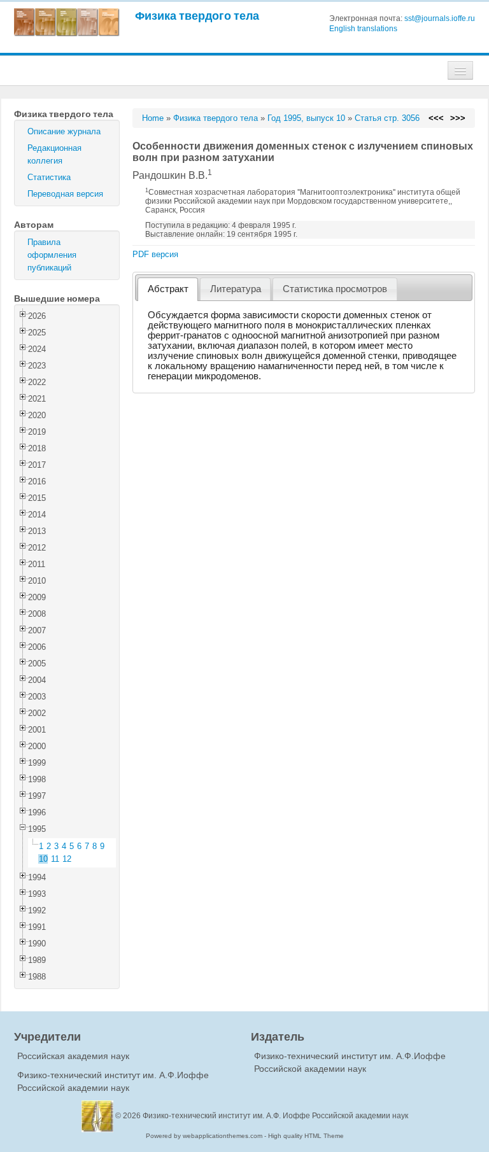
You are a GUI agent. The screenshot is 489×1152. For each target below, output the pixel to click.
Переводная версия (65, 194)
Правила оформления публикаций (51, 254)
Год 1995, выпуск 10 (306, 118)
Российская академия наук (73, 1056)
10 (43, 859)
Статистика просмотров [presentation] (335, 289)
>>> (457, 118)
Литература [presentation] (235, 289)
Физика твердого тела (197, 15)
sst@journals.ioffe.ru (439, 18)
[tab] (168, 289)
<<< (436, 118)
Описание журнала (64, 131)
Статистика (49, 177)
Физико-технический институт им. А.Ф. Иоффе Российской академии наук (275, 1115)
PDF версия (155, 254)
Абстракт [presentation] (168, 289)
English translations (363, 28)
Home (153, 118)
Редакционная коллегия (54, 154)
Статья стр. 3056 (387, 118)
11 (55, 859)
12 (66, 859)
